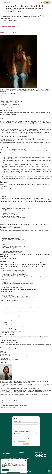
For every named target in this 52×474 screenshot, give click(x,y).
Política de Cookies (10, 472)
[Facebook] (36, 455)
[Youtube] (42, 455)
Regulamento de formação (17, 407)
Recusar (13, 469)
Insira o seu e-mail (17, 421)
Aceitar (5, 469)
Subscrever (26, 443)
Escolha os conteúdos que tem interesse (22, 431)
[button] (25, 460)
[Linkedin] (45, 455)
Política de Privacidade (16, 472)
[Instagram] (39, 455)
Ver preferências (22, 469)
